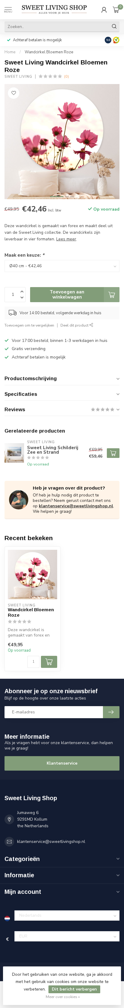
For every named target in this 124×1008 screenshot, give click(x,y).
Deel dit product (74, 325)
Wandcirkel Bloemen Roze (49, 52)
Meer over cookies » (63, 996)
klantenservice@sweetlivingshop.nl (76, 506)
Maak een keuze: (24, 255)
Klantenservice (62, 763)
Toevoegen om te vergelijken (29, 325)
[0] (116, 10)
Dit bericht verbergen (74, 989)
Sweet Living (18, 76)
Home (10, 52)
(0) (66, 76)
